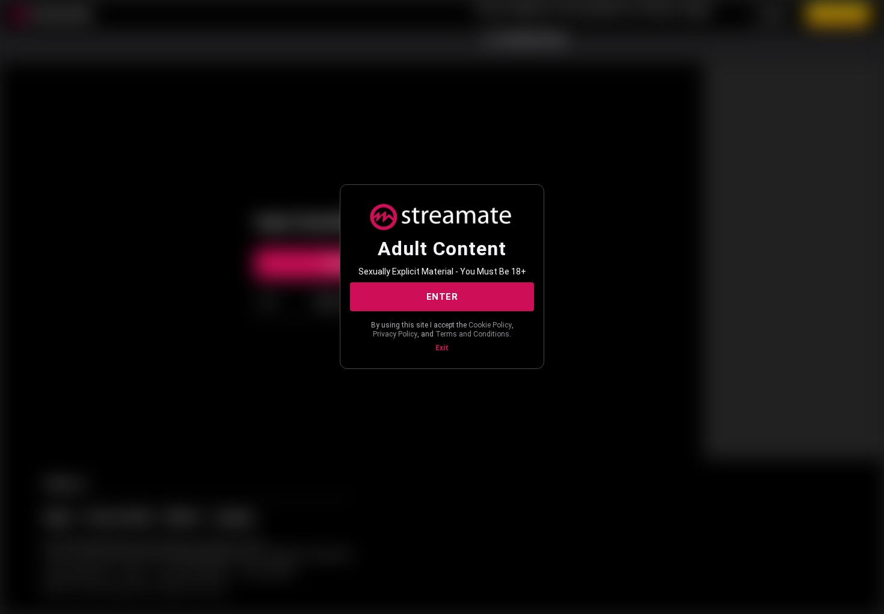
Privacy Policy (395, 334)
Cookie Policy (490, 325)
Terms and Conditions (472, 334)
